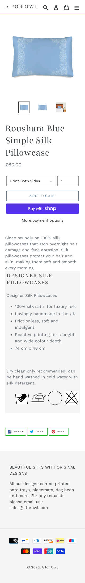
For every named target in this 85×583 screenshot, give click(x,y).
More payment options (43, 220)
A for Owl (21, 7)
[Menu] (77, 6)
